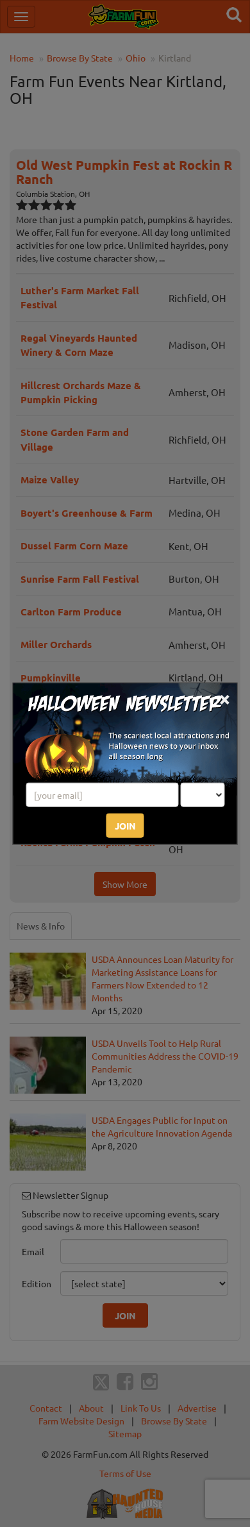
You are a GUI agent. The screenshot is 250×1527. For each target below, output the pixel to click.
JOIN (125, 825)
